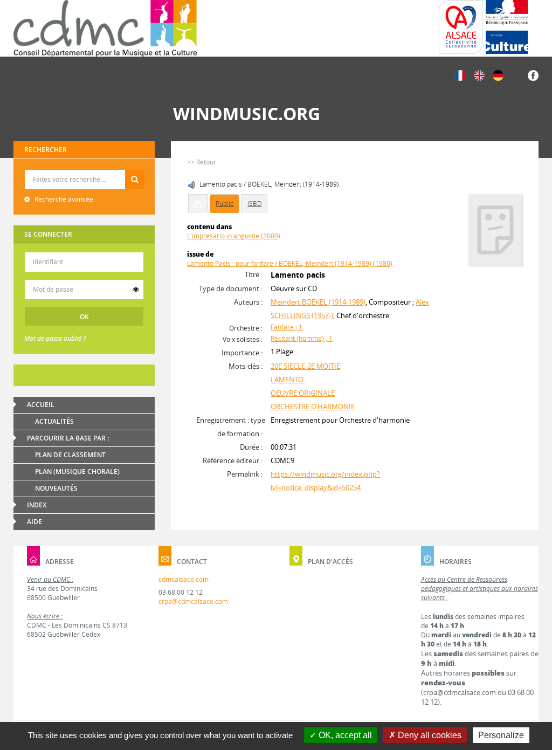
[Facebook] (533, 74)
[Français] (460, 74)
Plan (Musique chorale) (77, 471)
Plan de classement (70, 454)
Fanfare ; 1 (286, 327)
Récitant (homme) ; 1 (302, 338)
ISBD (254, 203)
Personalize (501, 735)
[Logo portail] (105, 28)
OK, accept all (344, 735)
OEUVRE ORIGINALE (303, 393)
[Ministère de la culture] (507, 27)
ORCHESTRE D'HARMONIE (313, 406)
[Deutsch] (498, 74)
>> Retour (201, 162)
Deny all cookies (428, 735)
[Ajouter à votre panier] (198, 204)
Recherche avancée (63, 199)
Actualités (54, 421)
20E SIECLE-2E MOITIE (305, 366)
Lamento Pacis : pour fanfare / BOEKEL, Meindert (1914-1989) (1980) (289, 263)
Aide (34, 521)
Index (36, 505)
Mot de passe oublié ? (55, 338)
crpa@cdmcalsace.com (193, 601)
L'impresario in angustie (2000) (233, 235)
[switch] (136, 289)
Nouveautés (56, 488)
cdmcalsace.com (183, 579)
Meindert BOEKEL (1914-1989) (318, 302)
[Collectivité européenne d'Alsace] (461, 27)
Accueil (40, 404)
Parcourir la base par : (68, 438)
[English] (479, 74)
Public (224, 203)
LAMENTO (287, 379)
